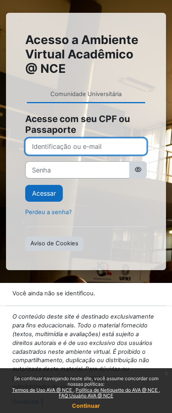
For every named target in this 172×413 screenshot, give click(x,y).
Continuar (86, 405)
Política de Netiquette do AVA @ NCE (117, 390)
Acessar (44, 193)
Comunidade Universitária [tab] (86, 94)
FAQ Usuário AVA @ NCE (86, 396)
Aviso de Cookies (54, 243)
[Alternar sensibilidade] (138, 169)
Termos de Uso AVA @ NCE (42, 390)
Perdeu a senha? (48, 212)
